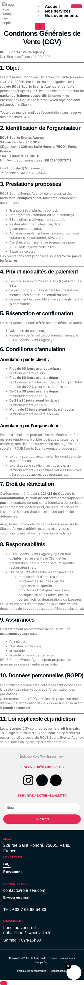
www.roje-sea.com (65, 100)
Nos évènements (61, 15)
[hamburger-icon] (76, 6)
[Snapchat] (56, 780)
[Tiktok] (42, 780)
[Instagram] (28, 780)
